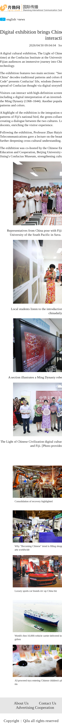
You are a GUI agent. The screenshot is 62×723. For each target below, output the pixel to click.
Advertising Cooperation (35, 707)
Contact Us (47, 703)
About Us (21, 703)
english (11, 19)
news (21, 19)
